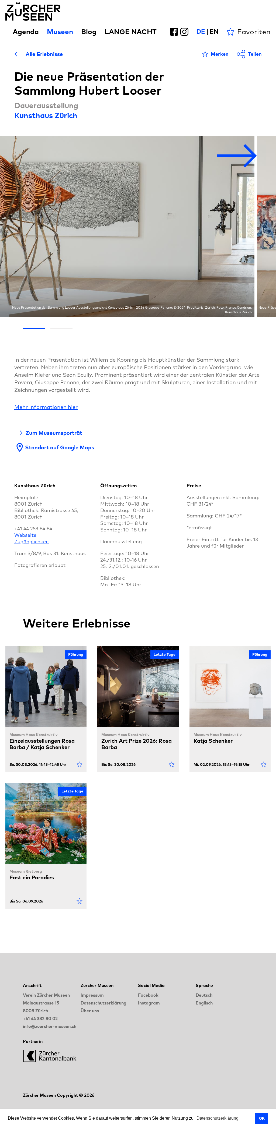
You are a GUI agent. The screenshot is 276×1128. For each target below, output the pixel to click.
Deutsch (204, 995)
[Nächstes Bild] (237, 156)
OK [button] (262, 1118)
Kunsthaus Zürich (45, 115)
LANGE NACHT (131, 31)
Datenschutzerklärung (103, 1003)
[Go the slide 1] (34, 328)
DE (200, 31)
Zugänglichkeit (31, 541)
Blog (88, 31)
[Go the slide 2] (61, 328)
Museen (60, 31)
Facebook (148, 995)
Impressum (92, 995)
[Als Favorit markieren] (79, 764)
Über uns (90, 1010)
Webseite (25, 535)
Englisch (204, 1003)
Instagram (149, 1003)
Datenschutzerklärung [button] (217, 1118)
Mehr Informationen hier (46, 407)
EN (214, 31)
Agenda (26, 31)
